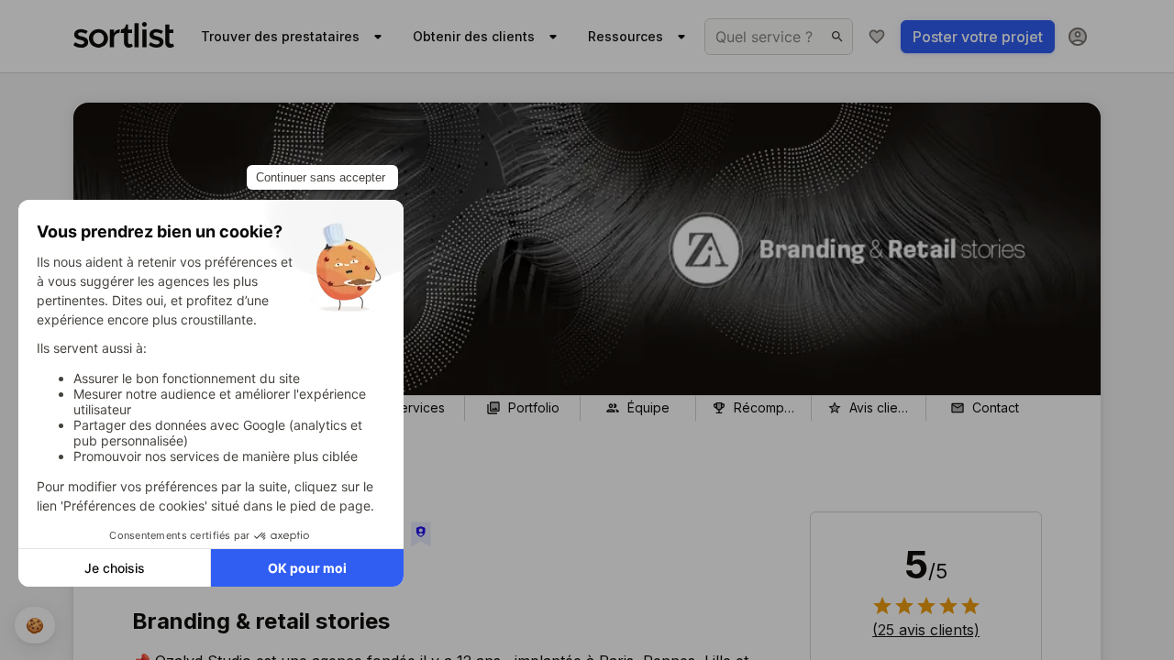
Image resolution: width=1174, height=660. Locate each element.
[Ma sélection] (877, 37)
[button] (926, 630)
